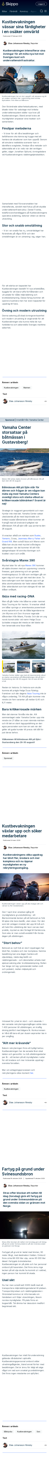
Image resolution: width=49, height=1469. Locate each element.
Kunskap (24, 11)
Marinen (26, 388)
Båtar (4, 11)
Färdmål (13, 11)
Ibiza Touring (33, 693)
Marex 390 (30, 565)
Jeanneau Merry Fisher (29, 538)
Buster (37, 535)
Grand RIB (7, 541)
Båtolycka (8, 1432)
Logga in (41, 4)
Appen (34, 11)
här (31, 1073)
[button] (43, 645)
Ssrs (38, 1432)
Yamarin (6, 538)
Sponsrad (8, 758)
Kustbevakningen (11, 388)
